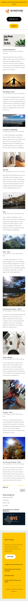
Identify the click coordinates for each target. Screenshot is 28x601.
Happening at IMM (7, 497)
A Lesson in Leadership (10, 130)
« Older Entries (7, 485)
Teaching (5, 53)
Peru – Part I (6, 252)
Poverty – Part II (8, 412)
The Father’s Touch (9, 92)
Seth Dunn (7, 51)
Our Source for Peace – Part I (12, 462)
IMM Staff (6, 213)
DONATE (14, 26)
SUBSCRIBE (10, 556)
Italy (4, 212)
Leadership (20, 51)
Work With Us (13, 19)
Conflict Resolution (9, 49)
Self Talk (5, 170)
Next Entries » (21, 485)
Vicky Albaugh (8, 359)
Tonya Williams (8, 93)
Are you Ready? (7, 357)
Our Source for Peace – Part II (12, 309)
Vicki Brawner (7, 131)
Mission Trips (21, 213)
